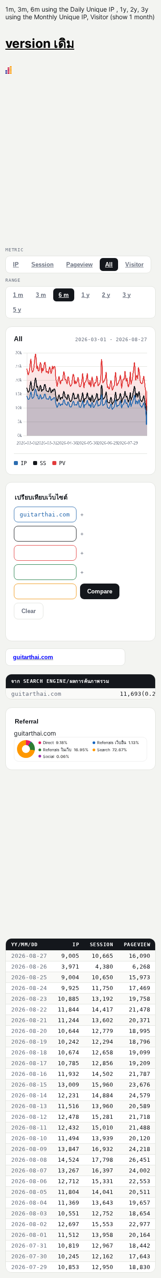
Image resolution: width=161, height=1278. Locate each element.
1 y (85, 295)
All (109, 264)
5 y (17, 309)
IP (16, 264)
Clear (28, 611)
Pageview (79, 264)
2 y (106, 295)
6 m (64, 295)
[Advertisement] (80, 158)
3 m (41, 295)
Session (42, 264)
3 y (127, 295)
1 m (18, 295)
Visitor (134, 264)
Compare (99, 591)
